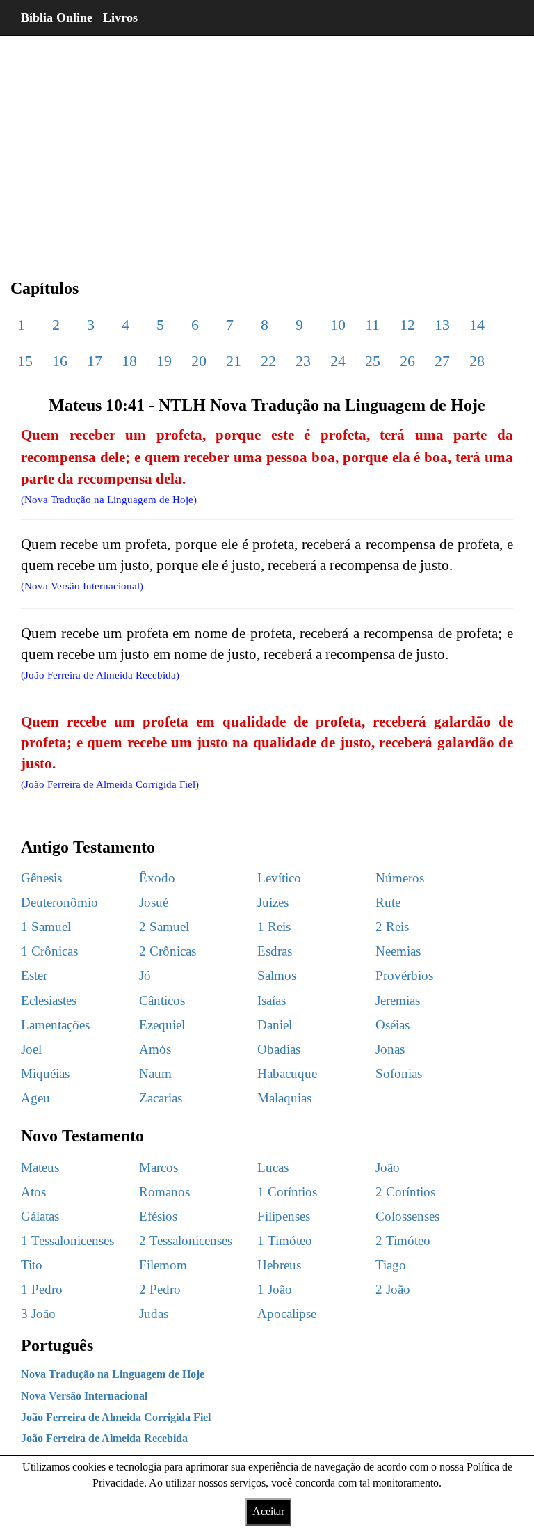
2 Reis (392, 926)
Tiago (390, 1265)
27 (442, 361)
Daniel (274, 1024)
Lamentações (55, 1024)
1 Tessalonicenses (67, 1240)
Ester (34, 975)
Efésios (158, 1216)
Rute (387, 902)
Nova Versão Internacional (84, 1396)
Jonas (390, 1049)
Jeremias (397, 1000)
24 (338, 361)
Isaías (271, 1000)
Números (399, 878)
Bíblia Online (56, 17)
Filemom (163, 1265)
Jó (145, 975)
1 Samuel (46, 926)
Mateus (40, 1167)
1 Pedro (42, 1289)
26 (407, 361)
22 (268, 361)
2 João (392, 1289)
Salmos (276, 975)
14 (477, 324)
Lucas (273, 1167)
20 (199, 361)
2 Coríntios (405, 1192)
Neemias (398, 951)
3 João (38, 1313)
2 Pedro (160, 1289)
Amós (155, 1049)
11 (372, 324)
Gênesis (41, 878)
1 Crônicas (49, 951)
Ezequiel (162, 1024)
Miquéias (45, 1073)
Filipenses (283, 1216)
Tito (31, 1265)
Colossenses (407, 1216)
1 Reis (274, 926)
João (387, 1167)
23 (303, 361)
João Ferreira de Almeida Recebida (104, 1438)
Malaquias (284, 1098)
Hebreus (279, 1265)
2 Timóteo (402, 1240)
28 (477, 361)
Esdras (274, 951)
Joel (31, 1049)
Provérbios (404, 975)
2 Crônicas (167, 951)
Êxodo (157, 878)
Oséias (392, 1024)
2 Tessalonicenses (185, 1240)
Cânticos (162, 1000)
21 (233, 361)
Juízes (273, 902)
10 (338, 324)
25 (372, 361)
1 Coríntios (287, 1192)
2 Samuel (164, 926)
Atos (33, 1192)
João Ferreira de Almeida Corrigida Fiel (116, 1417)
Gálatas (40, 1216)
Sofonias (398, 1073)
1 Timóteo (284, 1240)
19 (164, 361)
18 (129, 361)
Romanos (164, 1192)
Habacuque (287, 1073)
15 (25, 361)
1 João (274, 1289)
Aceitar (268, 1511)
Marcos (158, 1167)
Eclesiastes (48, 1000)
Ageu (35, 1098)
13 (442, 324)
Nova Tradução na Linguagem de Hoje (112, 1374)
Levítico (279, 878)
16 (59, 361)
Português (57, 1345)
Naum (155, 1073)
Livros (120, 17)
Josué (153, 902)
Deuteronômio (59, 902)
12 (407, 324)
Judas (153, 1313)
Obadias (278, 1049)
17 (94, 361)
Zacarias (160, 1098)
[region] (267, 146)
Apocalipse (286, 1313)
